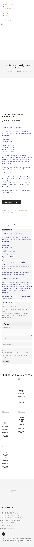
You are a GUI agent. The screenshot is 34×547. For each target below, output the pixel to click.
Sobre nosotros (10, 4)
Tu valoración (6, 327)
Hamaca (4, 212)
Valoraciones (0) (19, 225)
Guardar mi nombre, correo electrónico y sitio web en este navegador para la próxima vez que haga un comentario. (16, 355)
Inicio (6, 2)
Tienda (7, 6)
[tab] (8, 225)
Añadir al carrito (12, 202)
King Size (10, 212)
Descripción (8, 225)
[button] (17, 11)
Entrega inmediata (22, 210)
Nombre (4, 339)
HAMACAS (10, 71)
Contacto (8, 9)
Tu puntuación (6, 321)
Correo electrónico (7, 345)
